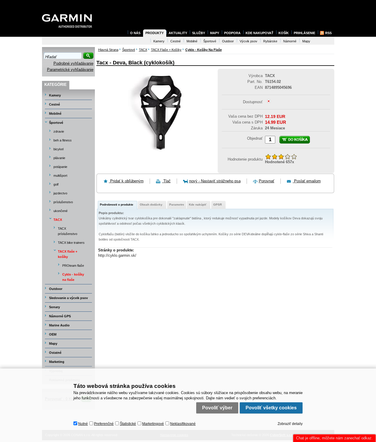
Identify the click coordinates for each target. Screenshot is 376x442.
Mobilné (55, 113)
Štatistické (128, 424)
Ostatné (55, 352)
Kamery (55, 95)
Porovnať (266, 181)
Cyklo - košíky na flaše (73, 277)
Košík (283, 33)
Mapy (53, 343)
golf (55, 184)
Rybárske (270, 41)
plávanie (59, 158)
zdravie (58, 131)
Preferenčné (104, 424)
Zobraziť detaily (290, 424)
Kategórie (55, 84)
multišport (60, 175)
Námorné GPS (60, 316)
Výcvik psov (248, 41)
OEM (52, 334)
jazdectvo (60, 193)
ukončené (60, 211)
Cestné (54, 104)
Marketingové (153, 424)
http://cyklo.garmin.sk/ (117, 255)
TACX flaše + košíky (67, 254)
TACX (57, 219)
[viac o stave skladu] (269, 101)
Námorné (289, 41)
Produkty (154, 33)
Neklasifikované (183, 424)
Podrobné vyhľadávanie (73, 63)
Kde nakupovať (259, 33)
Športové (56, 122)
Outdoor (55, 289)
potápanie (60, 167)
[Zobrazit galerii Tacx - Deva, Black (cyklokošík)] (154, 156)
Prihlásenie (304, 33)
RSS (328, 33)
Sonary (54, 307)
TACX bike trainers (71, 242)
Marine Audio (59, 325)
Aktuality (178, 33)
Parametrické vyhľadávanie (70, 69)
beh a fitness (62, 140)
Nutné (83, 424)
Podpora (232, 33)
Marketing (56, 361)
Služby (198, 33)
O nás (135, 33)
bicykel (58, 149)
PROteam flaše (73, 265)
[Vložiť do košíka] (294, 140)
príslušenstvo (63, 202)
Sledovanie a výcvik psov (68, 298)
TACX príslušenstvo (67, 231)
